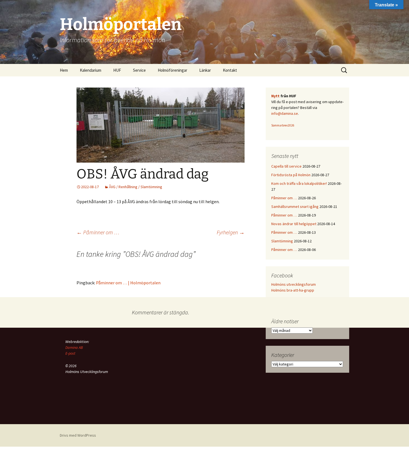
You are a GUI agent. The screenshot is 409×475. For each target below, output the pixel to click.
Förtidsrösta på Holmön (291, 174)
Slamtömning (282, 240)
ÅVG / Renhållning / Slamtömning (135, 186)
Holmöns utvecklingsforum (293, 284)
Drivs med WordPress (78, 435)
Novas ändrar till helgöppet (293, 223)
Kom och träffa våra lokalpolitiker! (299, 183)
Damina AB (74, 347)
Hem (64, 70)
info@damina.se (284, 113)
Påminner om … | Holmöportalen (128, 282)
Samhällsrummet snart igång (295, 206)
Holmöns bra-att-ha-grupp (292, 290)
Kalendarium (90, 70)
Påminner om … (98, 232)
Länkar (205, 70)
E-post (70, 353)
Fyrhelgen (231, 232)
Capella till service (286, 166)
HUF (117, 70)
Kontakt (230, 70)
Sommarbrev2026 (282, 125)
